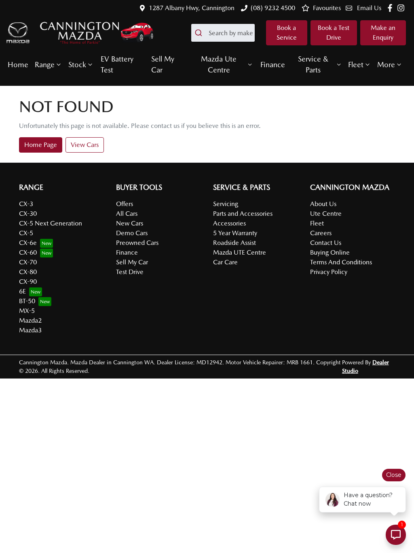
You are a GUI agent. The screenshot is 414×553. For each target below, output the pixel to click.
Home (18, 64)
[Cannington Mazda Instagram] (402, 8)
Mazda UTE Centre (239, 252)
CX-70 (28, 262)
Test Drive (130, 272)
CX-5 (26, 233)
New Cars (129, 223)
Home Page (40, 145)
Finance (272, 64)
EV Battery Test (117, 64)
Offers (124, 204)
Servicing (225, 204)
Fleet (355, 64)
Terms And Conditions (341, 262)
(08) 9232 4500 (273, 8)
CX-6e (28, 243)
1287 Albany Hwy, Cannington (191, 8)
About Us (323, 204)
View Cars (85, 145)
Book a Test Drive (333, 32)
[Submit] (200, 33)
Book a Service (287, 32)
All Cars (126, 213)
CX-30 (28, 213)
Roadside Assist (234, 243)
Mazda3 (30, 330)
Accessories (229, 223)
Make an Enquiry (383, 32)
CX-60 (28, 252)
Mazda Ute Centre (219, 64)
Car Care (225, 262)
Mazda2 (30, 320)
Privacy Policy (328, 272)
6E (22, 291)
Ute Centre (326, 213)
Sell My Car (162, 64)
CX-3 (26, 204)
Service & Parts (313, 64)
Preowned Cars (137, 243)
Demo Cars (132, 233)
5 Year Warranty (235, 233)
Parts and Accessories (242, 213)
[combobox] (223, 33)
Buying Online (330, 252)
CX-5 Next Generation (50, 223)
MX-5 (27, 311)
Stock (77, 64)
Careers (321, 233)
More (386, 64)
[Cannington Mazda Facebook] (391, 8)
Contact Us (325, 243)
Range (45, 64)
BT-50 (27, 301)
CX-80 (28, 272)
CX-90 (28, 281)
